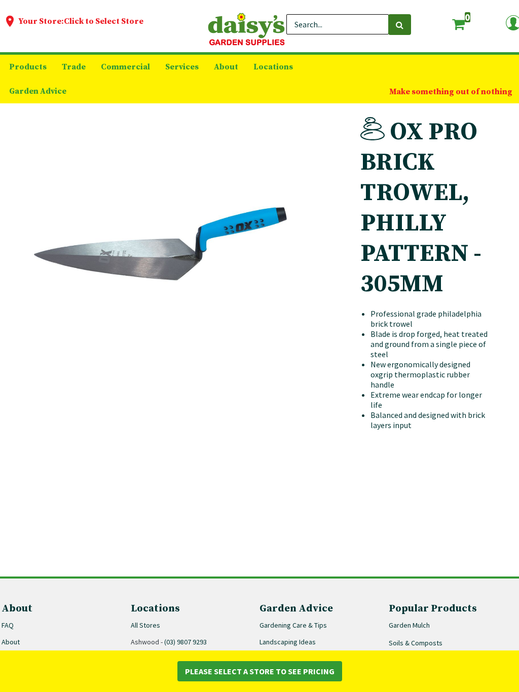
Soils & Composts (415, 642)
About (11, 641)
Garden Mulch (409, 625)
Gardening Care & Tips (293, 625)
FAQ (8, 625)
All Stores (145, 625)
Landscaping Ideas (288, 641)
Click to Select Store (103, 21)
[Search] (399, 24)
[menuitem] (28, 67)
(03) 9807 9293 (185, 641)
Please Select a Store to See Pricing (260, 671)
